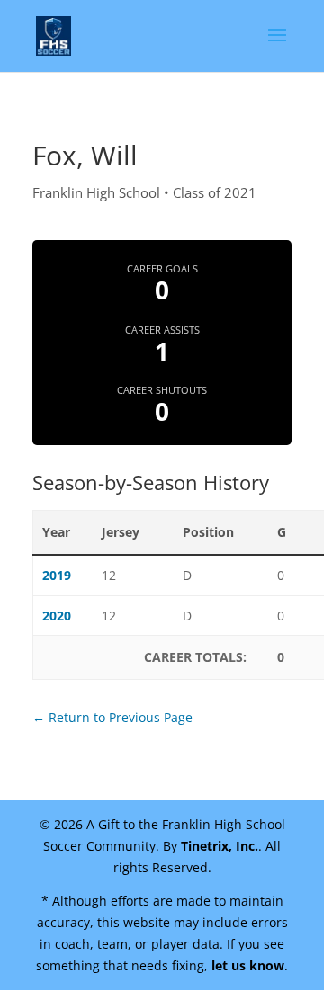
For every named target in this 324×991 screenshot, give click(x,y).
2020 (56, 615)
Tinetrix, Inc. (219, 845)
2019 (56, 575)
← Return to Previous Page (112, 717)
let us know (248, 965)
